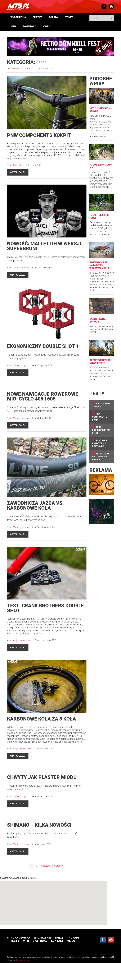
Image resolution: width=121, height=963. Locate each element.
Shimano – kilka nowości (39, 825)
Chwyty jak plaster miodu (42, 777)
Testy (69, 17)
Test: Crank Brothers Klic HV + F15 (100, 455)
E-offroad (29, 26)
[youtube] (111, 940)
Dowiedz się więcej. (23, 960)
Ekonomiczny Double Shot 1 (43, 346)
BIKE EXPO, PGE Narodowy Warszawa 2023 (99, 265)
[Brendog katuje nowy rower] (101, 348)
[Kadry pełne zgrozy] (101, 306)
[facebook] (103, 940)
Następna (46, 865)
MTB (13, 26)
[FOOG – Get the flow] (101, 202)
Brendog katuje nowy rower (100, 362)
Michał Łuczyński (21, 268)
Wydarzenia (18, 17)
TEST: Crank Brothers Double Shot (45, 608)
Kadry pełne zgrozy (97, 320)
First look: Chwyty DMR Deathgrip (100, 442)
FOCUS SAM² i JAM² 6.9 (101, 404)
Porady (53, 17)
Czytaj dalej (17, 172)
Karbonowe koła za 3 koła (41, 719)
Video (46, 26)
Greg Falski (18, 165)
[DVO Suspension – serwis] (101, 96)
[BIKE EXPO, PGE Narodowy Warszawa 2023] (101, 250)
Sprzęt (37, 17)
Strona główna (13, 69)
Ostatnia (58, 865)
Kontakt (57, 940)
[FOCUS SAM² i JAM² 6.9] (101, 152)
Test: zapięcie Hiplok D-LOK (101, 428)
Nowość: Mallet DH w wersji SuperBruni (44, 246)
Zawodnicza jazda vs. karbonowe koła (35, 505)
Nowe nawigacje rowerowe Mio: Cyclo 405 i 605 (42, 396)
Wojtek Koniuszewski (23, 640)
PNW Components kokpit (39, 135)
